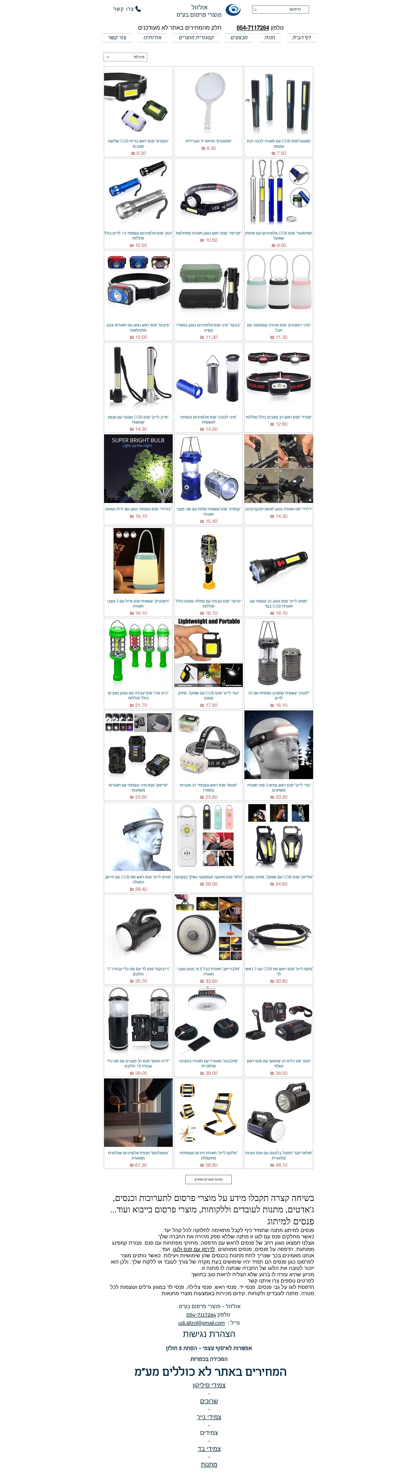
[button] (239, 37)
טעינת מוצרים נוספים (208, 1179)
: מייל (232, 1323)
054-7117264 (253, 27)
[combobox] (125, 57)
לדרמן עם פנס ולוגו (194, 1249)
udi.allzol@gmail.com (201, 1323)
